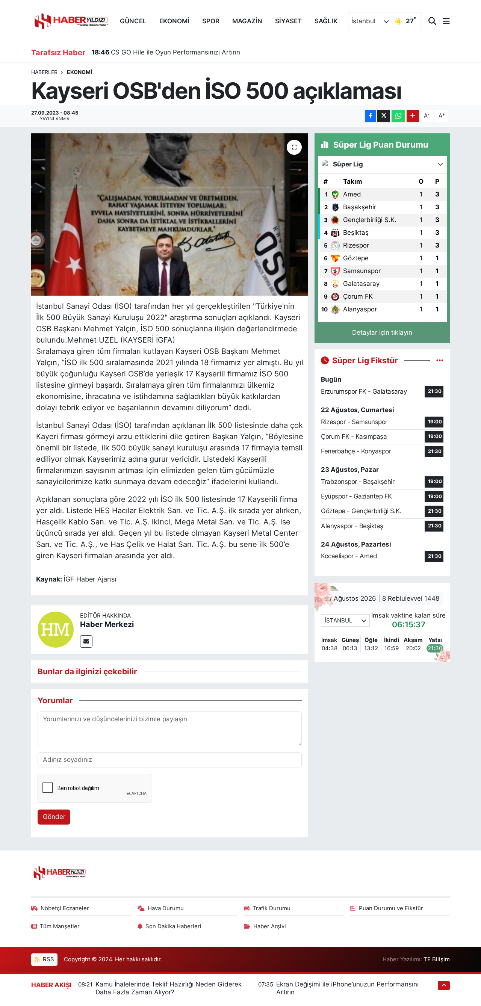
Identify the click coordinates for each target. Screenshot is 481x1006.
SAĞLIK (326, 21)
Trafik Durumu (271, 908)
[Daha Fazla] (413, 116)
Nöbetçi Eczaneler (65, 908)
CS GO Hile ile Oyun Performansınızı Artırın (166, 52)
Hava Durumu (166, 908)
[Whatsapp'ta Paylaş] (398, 116)
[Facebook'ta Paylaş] (370, 116)
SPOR (210, 21)
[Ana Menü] (443, 22)
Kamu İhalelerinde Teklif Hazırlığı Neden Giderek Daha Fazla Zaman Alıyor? (168, 988)
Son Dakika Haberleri (173, 926)
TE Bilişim (437, 959)
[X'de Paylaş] (383, 116)
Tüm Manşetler (60, 926)
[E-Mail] (86, 641)
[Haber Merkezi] (56, 629)
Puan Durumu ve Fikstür (391, 908)
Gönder (54, 816)
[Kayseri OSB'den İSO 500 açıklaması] (169, 214)
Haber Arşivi (269, 926)
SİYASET (288, 21)
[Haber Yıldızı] (70, 20)
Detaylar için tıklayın (382, 332)
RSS (47, 959)
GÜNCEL (133, 21)
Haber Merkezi (107, 624)
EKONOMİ (174, 21)
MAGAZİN (247, 21)
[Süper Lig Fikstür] (439, 360)
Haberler (44, 72)
